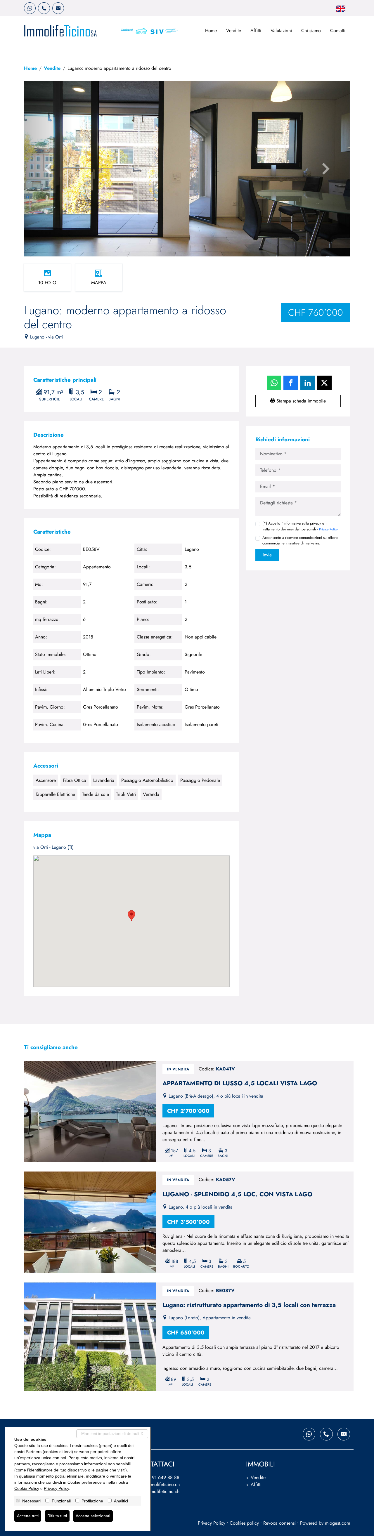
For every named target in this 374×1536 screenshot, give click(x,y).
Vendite (233, 30)
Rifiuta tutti (57, 1516)
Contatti (337, 30)
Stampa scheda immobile (300, 401)
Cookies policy (244, 1523)
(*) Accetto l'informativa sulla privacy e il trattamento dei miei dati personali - (300, 526)
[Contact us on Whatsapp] (30, 8)
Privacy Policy (328, 529)
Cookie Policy (26, 1488)
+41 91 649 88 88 (161, 1477)
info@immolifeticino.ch (157, 1484)
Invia (267, 554)
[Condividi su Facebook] (290, 383)
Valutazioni (281, 30)
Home (211, 30)
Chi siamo (311, 30)
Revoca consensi (279, 1523)
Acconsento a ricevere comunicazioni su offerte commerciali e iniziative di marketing (300, 540)
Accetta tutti (28, 1516)
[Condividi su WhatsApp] (274, 383)
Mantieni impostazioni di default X (112, 1433)
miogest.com (337, 1523)
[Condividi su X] (324, 383)
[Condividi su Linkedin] (307, 383)
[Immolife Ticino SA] (60, 30)
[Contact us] (44, 8)
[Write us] (58, 8)
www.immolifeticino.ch (157, 1491)
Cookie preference (84, 1482)
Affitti (255, 30)
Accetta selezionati (93, 1516)
